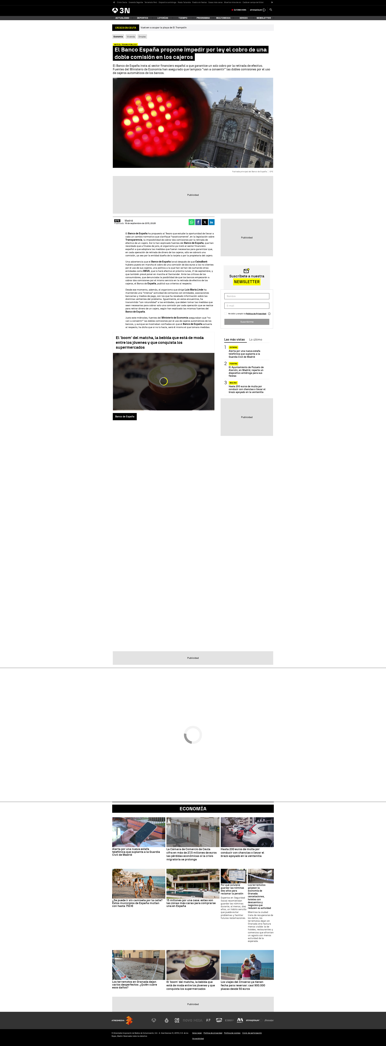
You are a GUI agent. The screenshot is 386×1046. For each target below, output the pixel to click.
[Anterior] (114, 2)
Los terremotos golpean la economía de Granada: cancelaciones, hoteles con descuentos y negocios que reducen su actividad (259, 897)
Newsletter (264, 18)
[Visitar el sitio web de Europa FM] (229, 1020)
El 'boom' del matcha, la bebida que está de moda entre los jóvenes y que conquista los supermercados (160, 342)
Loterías (162, 18)
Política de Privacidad (256, 314)
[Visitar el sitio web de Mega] (198, 1020)
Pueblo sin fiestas (199, 2)
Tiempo (183, 18)
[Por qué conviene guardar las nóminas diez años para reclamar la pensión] (234, 876)
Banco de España (124, 416)
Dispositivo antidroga (167, 2)
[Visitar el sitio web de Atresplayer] (254, 1020)
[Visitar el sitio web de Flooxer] (269, 1020)
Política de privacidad (213, 1033)
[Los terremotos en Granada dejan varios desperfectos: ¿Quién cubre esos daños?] (138, 965)
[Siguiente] (272, 2)
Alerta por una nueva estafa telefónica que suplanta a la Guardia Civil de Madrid (244, 354)
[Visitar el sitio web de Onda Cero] (219, 1020)
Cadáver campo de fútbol (253, 2)
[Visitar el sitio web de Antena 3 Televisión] (156, 1020)
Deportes (142, 18)
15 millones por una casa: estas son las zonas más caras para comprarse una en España (191, 903)
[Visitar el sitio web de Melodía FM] (240, 1020)
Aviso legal (197, 1033)
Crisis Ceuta (122, 2)
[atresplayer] (258, 10)
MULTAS (233, 383)
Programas (203, 18)
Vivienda (131, 36)
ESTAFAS (233, 347)
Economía (193, 808)
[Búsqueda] (271, 10)
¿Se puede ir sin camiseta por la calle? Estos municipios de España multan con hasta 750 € (137, 903)
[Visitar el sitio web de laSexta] (166, 1020)
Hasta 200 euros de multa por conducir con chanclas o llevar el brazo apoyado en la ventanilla (247, 389)
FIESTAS (233, 364)
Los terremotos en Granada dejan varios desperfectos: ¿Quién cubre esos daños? (134, 984)
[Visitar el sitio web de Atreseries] (208, 1020)
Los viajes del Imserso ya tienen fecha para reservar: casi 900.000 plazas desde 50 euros (243, 985)
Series (244, 18)
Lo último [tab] (255, 339)
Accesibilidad (198, 1038)
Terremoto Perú (150, 2)
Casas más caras (215, 2)
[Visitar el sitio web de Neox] (177, 1020)
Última (240, 10)
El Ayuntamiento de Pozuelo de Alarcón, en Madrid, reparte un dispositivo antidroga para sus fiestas (246, 371)
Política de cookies (232, 1033)
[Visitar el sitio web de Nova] (187, 1020)
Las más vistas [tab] (234, 339)
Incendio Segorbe (136, 2)
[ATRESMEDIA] (122, 1020)
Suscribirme (246, 321)
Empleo (142, 36)
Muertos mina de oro (232, 2)
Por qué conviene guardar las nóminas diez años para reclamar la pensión (232, 889)
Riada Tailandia (184, 2)
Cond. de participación (252, 1033)
